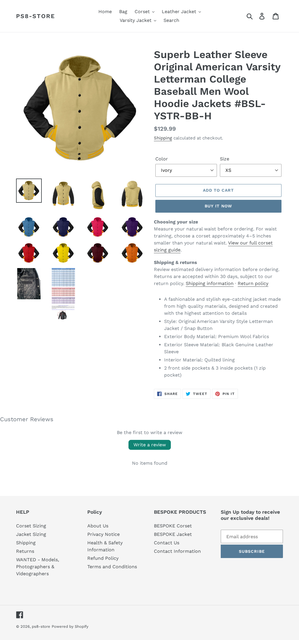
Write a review (149, 444)
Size (224, 159)
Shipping (163, 138)
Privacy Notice (103, 534)
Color (161, 159)
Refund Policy (103, 558)
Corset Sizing (31, 526)
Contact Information (177, 551)
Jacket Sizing (31, 534)
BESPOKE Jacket (173, 534)
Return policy (253, 283)
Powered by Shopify (70, 626)
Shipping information (210, 283)
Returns (25, 551)
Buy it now (218, 206)
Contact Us (166, 542)
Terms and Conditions (112, 566)
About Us (97, 526)
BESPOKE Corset (173, 526)
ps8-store (35, 16)
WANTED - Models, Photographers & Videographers (37, 566)
